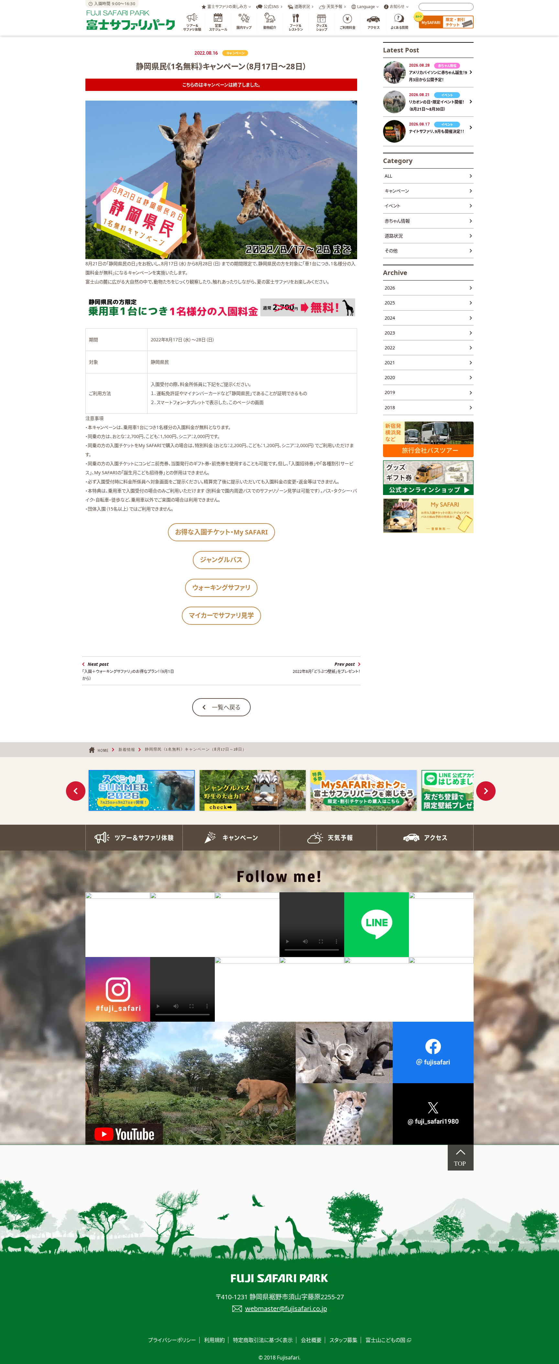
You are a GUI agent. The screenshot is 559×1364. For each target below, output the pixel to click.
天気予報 (328, 838)
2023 (390, 333)
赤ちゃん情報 (397, 221)
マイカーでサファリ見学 (221, 615)
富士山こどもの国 (385, 1340)
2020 (390, 377)
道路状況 (394, 236)
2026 (390, 288)
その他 (391, 251)
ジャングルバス (221, 560)
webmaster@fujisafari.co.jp (286, 1308)
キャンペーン (397, 191)
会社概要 (311, 1340)
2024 (390, 318)
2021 (390, 362)
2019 (390, 392)
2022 (390, 348)
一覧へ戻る (226, 707)
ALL (388, 176)
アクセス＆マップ (425, 838)
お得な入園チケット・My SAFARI (221, 532)
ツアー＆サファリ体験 (133, 838)
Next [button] (486, 791)
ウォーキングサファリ (221, 587)
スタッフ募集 (343, 1340)
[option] (141, 790)
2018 (390, 407)
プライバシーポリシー (172, 1340)
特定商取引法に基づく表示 (263, 1340)
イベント (392, 206)
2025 (390, 303)
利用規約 (214, 1340)
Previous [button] (75, 791)
